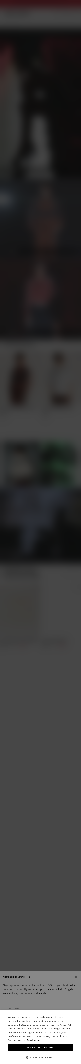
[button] (40, 1057)
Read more (33, 1040)
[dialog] (40, 1037)
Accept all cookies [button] (40, 1047)
